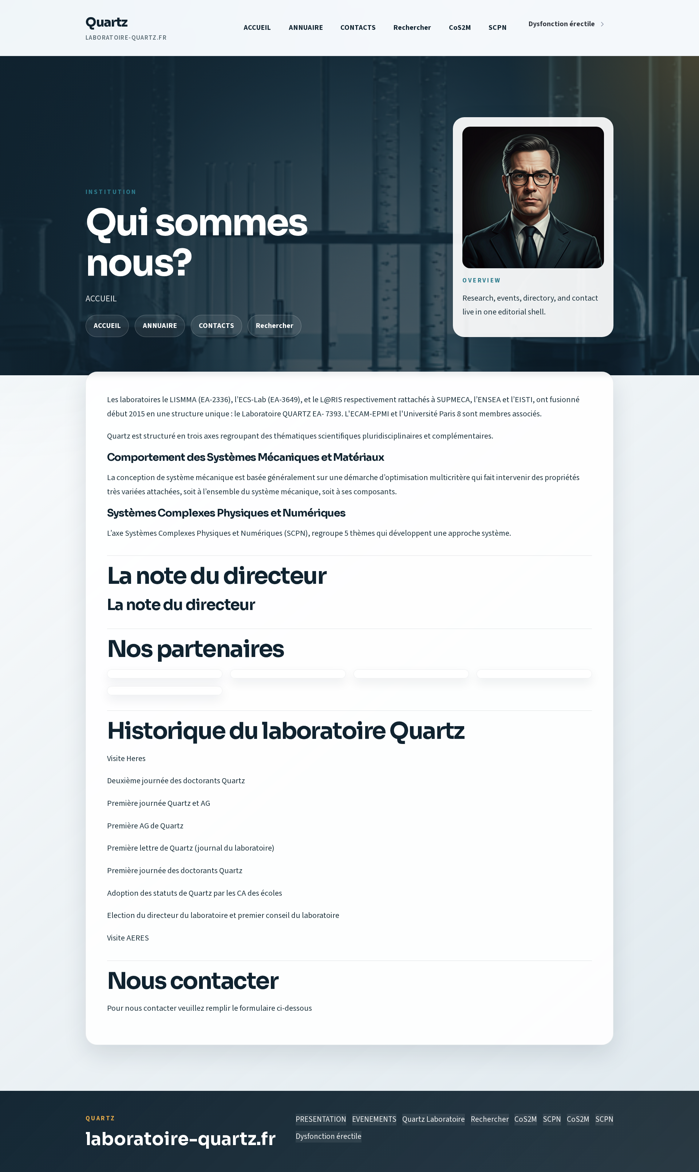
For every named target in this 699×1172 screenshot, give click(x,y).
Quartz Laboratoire (433, 1119)
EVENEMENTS (374, 1119)
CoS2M (460, 28)
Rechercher (412, 28)
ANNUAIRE (306, 28)
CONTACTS (358, 28)
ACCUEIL (257, 28)
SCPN (498, 28)
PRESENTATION (321, 1119)
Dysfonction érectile (561, 24)
